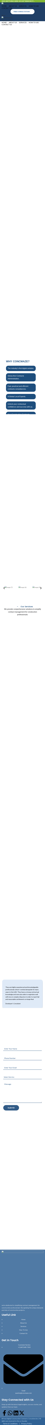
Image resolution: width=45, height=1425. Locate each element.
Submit (11, 1107)
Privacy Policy (26, 1424)
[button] (4, 588)
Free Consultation (22, 12)
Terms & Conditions (10, 1424)
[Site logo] (13, 3)
